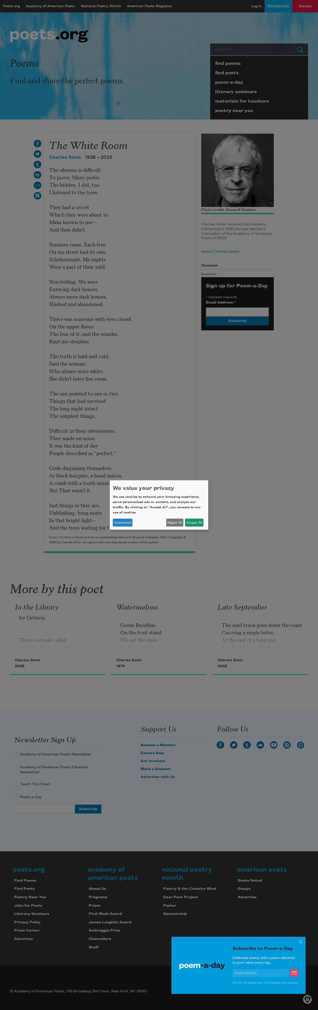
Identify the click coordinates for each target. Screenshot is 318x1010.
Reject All (174, 522)
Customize (122, 522)
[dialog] (159, 505)
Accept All (194, 522)
